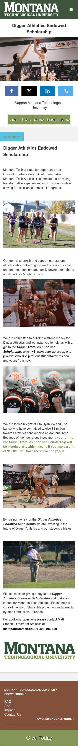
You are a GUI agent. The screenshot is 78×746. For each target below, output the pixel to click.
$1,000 (26, 119)
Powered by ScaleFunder (55, 719)
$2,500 (39, 119)
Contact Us (12, 714)
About (8, 705)
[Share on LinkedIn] (47, 91)
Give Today (39, 737)
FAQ (7, 701)
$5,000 (51, 119)
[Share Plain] (65, 91)
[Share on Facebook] (11, 91)
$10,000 (64, 119)
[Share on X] (29, 91)
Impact (9, 710)
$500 (13, 119)
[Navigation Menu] (71, 9)
